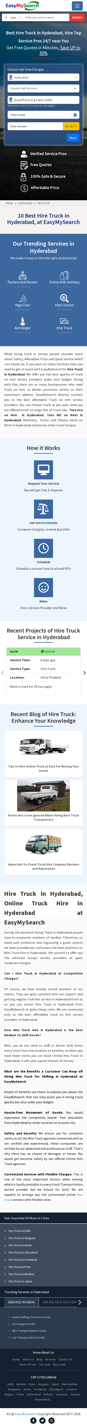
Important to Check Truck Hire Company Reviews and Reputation (43, 866)
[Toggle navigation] (77, 6)
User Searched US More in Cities (26, 1218)
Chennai (75, 1394)
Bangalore (14, 1389)
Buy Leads (59, 1364)
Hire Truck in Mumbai (21, 1274)
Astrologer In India (23, 1324)
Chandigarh (56, 1389)
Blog (39, 1359)
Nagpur (9, 1394)
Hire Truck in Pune (19, 1267)
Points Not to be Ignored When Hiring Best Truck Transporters (43, 817)
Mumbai (21, 1384)
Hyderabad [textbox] (21, 77)
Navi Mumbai (69, 1384)
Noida (27, 1389)
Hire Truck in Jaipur (20, 1281)
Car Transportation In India (28, 1337)
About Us (28, 1359)
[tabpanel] (43, 1249)
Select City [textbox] (16, 18)
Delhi (10, 1384)
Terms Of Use (27, 1364)
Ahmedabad (42, 1399)
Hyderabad (25, 203)
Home (9, 203)
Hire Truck (43, 203)
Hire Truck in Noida (20, 1245)
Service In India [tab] (21, 1302)
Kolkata (48, 1394)
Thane (20, 1394)
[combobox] (12, 17)
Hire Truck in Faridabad (22, 1260)
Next (73, 138)
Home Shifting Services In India (31, 1317)
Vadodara (62, 1394)
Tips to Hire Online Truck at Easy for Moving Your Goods (43, 768)
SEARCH (77, 17)
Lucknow (71, 1389)
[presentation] (2, 672)
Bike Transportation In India (29, 1331)
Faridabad (40, 1389)
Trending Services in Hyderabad (26, 1292)
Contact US (66, 1359)
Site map (44, 1364)
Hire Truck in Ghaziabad (23, 1252)
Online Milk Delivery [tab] (60, 1302)
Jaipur (55, 1384)
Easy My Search (25, 1414)
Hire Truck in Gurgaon (21, 1238)
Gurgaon (43, 1384)
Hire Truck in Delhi (19, 1231)
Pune (32, 1384)
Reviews (50, 1359)
